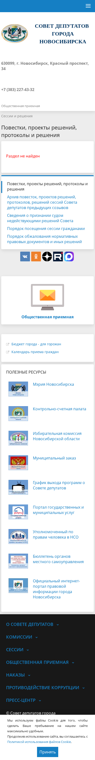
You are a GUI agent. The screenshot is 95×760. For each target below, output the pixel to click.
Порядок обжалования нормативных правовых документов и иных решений (44, 239)
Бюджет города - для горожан (36, 344)
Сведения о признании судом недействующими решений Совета (40, 218)
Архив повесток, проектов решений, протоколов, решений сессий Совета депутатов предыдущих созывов (42, 202)
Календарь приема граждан (35, 351)
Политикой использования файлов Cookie (39, 742)
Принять (47, 752)
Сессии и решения (17, 116)
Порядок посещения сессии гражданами (46, 228)
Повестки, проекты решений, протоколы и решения (47, 186)
